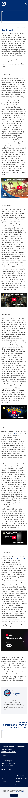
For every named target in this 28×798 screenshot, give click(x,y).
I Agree (14, 795)
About (3, 781)
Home (3, 775)
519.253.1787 (5, 755)
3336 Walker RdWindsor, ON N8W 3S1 (8, 751)
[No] (22, 792)
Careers (17, 781)
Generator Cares (21, 778)
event (15, 433)
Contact (18, 785)
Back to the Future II (17, 558)
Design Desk (19, 775)
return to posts (7, 27)
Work (3, 778)
